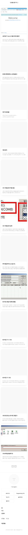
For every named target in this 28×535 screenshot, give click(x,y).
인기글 (2, 518)
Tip (7, 497)
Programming (20, 493)
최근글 (7, 518)
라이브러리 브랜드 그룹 (10, 529)
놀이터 (20, 497)
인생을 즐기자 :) (14, 2)
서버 (8, 493)
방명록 (3, 513)
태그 (2, 510)
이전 (13, 466)
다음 (15, 466)
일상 (7, 501)
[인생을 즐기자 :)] (14, 475)
